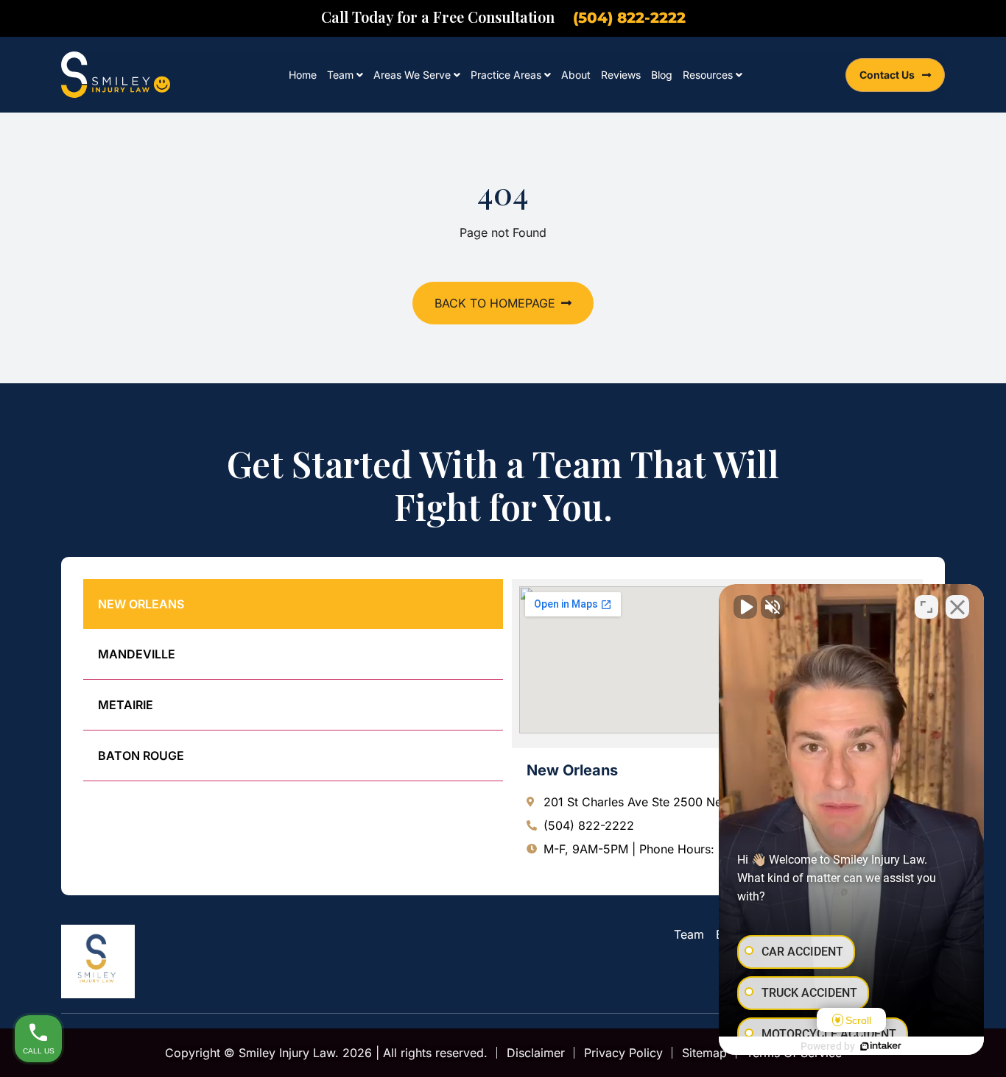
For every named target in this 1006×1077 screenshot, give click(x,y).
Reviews (621, 74)
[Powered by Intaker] (881, 1046)
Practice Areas (506, 74)
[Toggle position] (926, 607)
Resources (708, 74)
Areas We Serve (412, 74)
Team (340, 74)
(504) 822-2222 (629, 17)
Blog (661, 74)
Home (303, 74)
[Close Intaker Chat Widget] (957, 607)
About (576, 74)
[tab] (293, 604)
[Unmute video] (745, 607)
